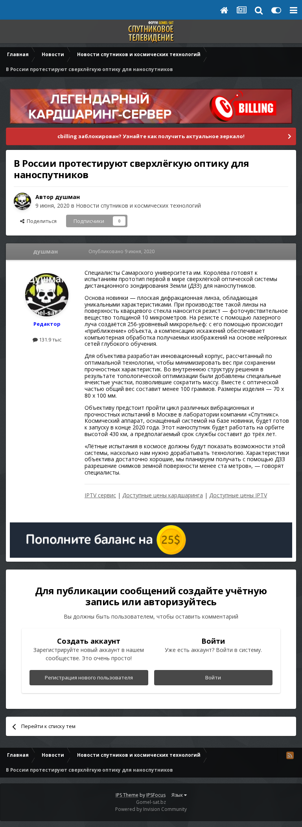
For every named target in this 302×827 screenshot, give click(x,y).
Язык (177, 795)
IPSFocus (156, 795)
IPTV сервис (100, 495)
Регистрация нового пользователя (89, 677)
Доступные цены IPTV (238, 495)
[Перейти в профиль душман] (22, 201)
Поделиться (40, 221)
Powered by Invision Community (151, 809)
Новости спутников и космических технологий (138, 205)
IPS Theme (127, 795)
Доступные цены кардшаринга (162, 495)
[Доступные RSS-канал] (290, 755)
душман (67, 197)
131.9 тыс (49, 339)
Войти (213, 677)
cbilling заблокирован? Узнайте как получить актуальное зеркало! (151, 136)
